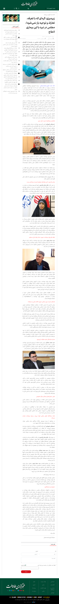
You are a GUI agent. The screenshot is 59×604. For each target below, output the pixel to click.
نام (55, 551)
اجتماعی (52, 582)
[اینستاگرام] (15, 591)
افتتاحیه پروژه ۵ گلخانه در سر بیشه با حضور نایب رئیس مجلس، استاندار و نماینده (10, 66)
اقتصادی (52, 585)
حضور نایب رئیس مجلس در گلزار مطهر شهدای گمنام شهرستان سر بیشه (10, 39)
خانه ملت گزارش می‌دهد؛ (49, 15)
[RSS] (23, 591)
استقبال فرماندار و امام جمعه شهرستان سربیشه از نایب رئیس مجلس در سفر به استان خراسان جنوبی (10, 87)
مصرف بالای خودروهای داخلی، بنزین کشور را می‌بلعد (11, 58)
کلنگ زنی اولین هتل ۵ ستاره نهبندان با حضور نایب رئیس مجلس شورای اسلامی (10, 44)
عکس (43, 591)
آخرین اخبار (15, 26)
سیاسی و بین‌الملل (53, 589)
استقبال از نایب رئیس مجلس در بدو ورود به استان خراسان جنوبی (10, 74)
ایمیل (37, 551)
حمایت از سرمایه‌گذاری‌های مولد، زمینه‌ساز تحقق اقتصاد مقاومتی (10, 49)
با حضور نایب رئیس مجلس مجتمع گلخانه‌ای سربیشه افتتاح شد (10, 71)
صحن (43, 585)
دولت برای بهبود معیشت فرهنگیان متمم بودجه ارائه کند (10, 92)
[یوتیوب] (20, 591)
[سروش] (11, 591)
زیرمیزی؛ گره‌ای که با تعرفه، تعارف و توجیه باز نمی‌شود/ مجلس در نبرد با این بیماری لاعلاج (40, 25)
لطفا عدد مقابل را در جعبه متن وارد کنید (47, 565)
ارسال (26, 572)
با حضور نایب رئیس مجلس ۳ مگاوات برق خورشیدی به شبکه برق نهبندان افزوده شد (10, 53)
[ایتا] (13, 591)
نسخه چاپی (50, 39)
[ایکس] (16, 591)
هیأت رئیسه (43, 582)
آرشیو (34, 585)
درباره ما (34, 591)
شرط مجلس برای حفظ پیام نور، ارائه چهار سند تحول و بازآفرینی (10, 81)
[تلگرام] (18, 591)
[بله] (10, 591)
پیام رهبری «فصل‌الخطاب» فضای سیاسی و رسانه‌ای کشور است (10, 78)
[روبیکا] (8, 591)
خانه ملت (29, 4)
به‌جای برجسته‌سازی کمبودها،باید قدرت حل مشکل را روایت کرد (10, 31)
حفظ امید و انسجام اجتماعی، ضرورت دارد (11, 35)
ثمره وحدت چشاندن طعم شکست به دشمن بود (10, 62)
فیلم (34, 582)
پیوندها (34, 588)
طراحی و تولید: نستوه (28, 602)
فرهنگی (52, 593)
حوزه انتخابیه (43, 588)
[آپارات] (22, 591)
